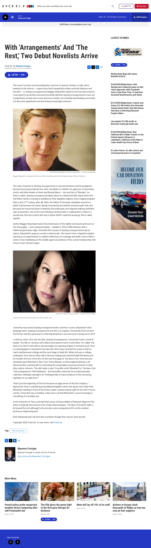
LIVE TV (127, 6)
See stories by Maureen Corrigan (34, 456)
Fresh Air (58, 422)
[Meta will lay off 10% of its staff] (93, 491)
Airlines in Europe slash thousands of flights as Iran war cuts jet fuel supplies (129, 507)
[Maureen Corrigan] (10, 454)
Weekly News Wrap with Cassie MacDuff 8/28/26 (124, 75)
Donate (142, 6)
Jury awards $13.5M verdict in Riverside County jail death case (124, 122)
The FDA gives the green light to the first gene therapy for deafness (56, 507)
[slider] (16, 17)
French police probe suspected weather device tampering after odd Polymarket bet (21, 507)
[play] (5, 17)
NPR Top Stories (18, 431)
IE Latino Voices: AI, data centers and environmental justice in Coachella (127, 151)
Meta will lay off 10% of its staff (93, 504)
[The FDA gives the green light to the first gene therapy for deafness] (57, 491)
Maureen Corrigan (23, 66)
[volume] (12, 17)
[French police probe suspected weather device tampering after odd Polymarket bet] (21, 491)
